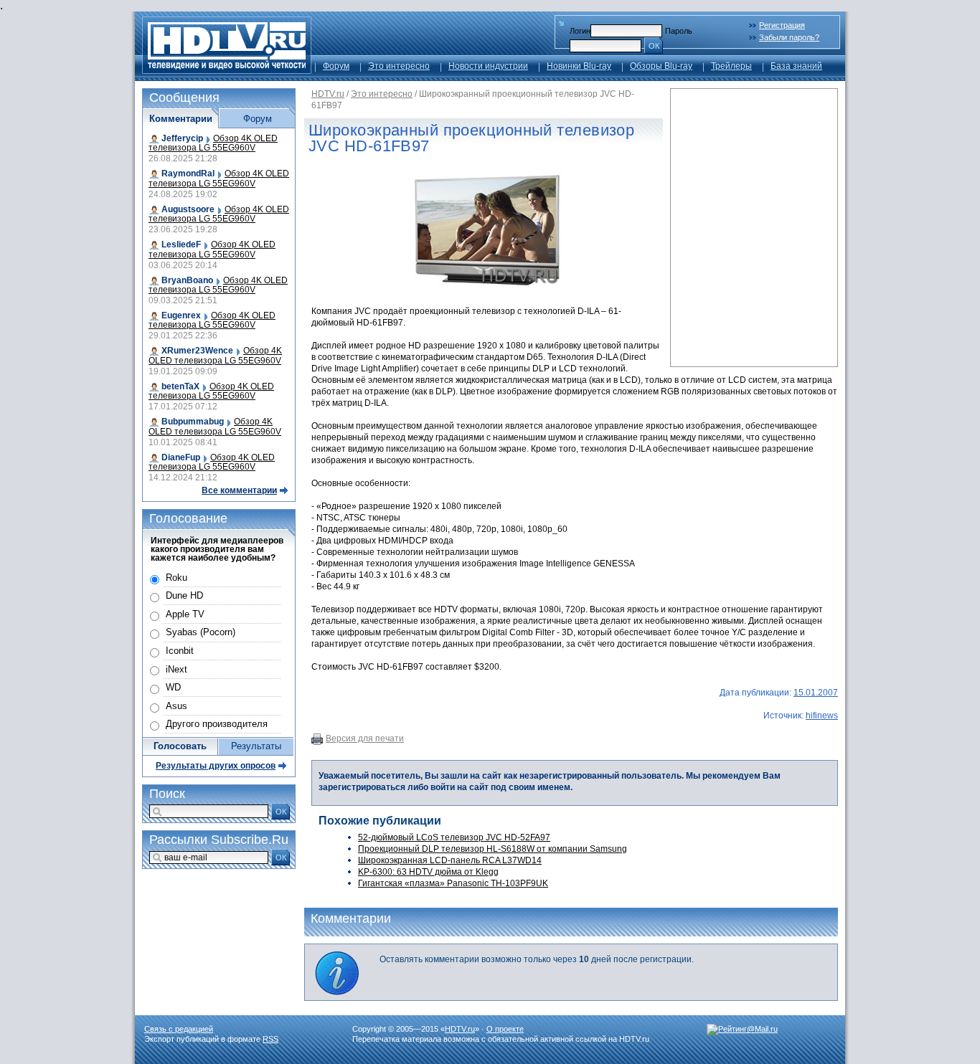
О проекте (505, 1029)
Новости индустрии (488, 66)
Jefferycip (182, 138)
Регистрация (782, 25)
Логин (580, 31)
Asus (176, 705)
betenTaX (180, 386)
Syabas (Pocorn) (200, 632)
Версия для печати (365, 738)
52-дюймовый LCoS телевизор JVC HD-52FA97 (454, 837)
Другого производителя (217, 723)
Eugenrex (181, 315)
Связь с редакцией (178, 1029)
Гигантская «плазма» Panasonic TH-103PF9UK (453, 883)
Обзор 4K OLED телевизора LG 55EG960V (213, 143)
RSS (270, 1039)
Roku (176, 577)
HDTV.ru (327, 94)
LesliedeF (181, 244)
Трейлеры (731, 66)
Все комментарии (239, 490)
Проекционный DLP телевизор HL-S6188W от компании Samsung (492, 849)
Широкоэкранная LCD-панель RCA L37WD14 (450, 860)
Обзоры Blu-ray (661, 66)
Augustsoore (188, 209)
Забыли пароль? (789, 37)
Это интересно (399, 66)
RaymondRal (188, 173)
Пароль (678, 31)
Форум (336, 66)
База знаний (796, 66)
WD (173, 687)
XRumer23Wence (197, 351)
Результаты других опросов (215, 766)
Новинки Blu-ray (579, 66)
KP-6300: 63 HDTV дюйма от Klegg (428, 872)
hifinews (822, 716)
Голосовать (180, 746)
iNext (176, 669)
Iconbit (180, 650)
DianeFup (180, 457)
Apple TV (185, 614)
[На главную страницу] (226, 70)
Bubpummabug (192, 422)
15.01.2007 (815, 693)
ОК (654, 46)
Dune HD (184, 595)
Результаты (256, 746)
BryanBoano (187, 280)
